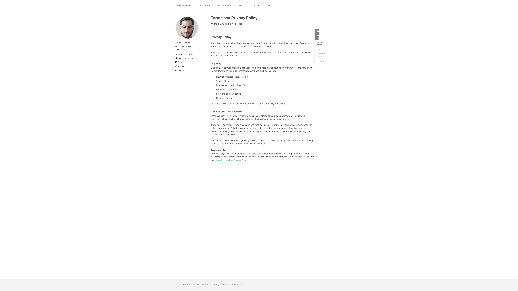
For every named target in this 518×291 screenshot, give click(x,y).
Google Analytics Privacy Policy (231, 160)
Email (180, 62)
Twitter (180, 66)
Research (244, 5)
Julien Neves (182, 5)
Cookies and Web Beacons (320, 56)
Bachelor (205, 5)
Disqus (250, 119)
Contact (269, 5)
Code (257, 5)
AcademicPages (214, 285)
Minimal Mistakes (235, 285)
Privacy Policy (318, 43)
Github (180, 70)
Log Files (320, 48)
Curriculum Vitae (224, 5)
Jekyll (204, 285)
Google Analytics (320, 62)
